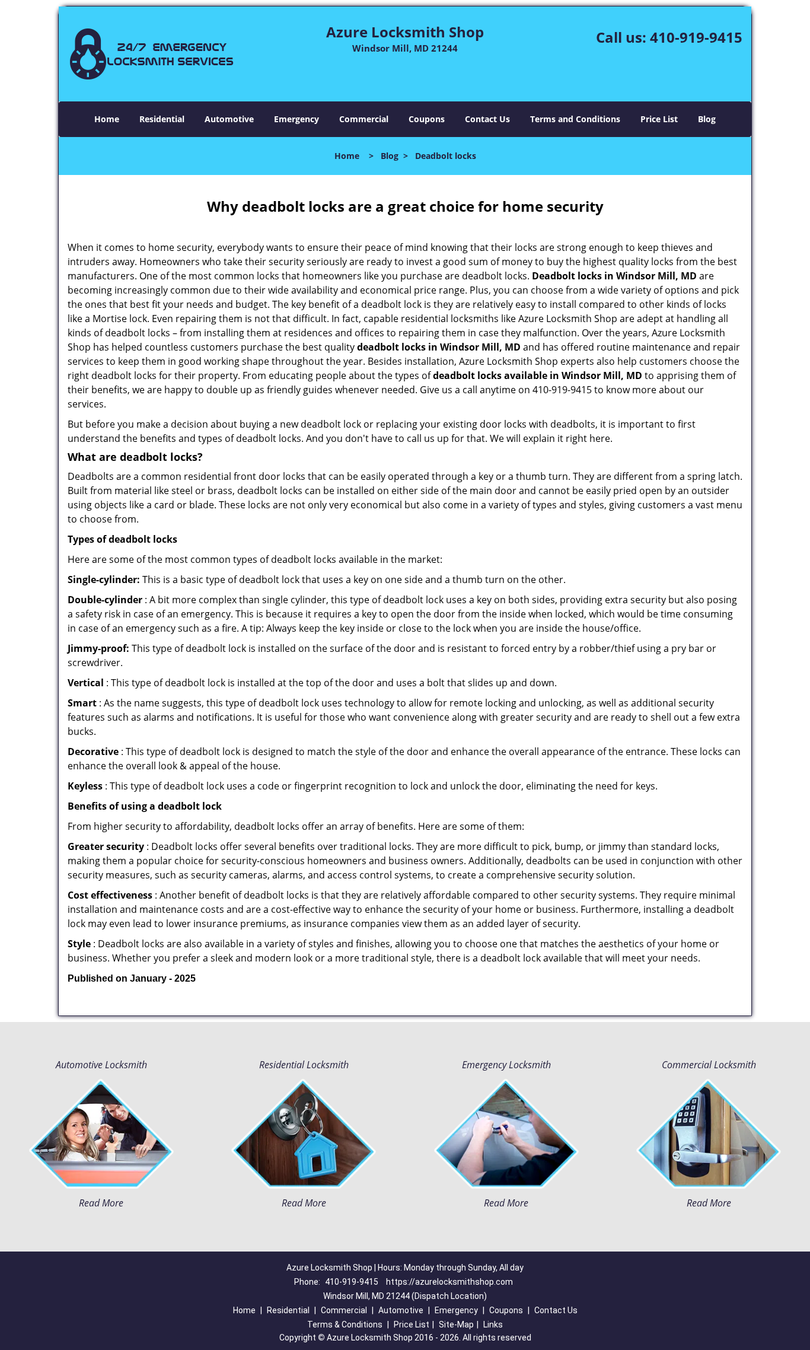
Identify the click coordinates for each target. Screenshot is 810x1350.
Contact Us (487, 119)
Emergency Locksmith (506, 1064)
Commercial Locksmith (709, 1064)
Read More (101, 1202)
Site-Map (456, 1324)
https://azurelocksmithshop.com (449, 1282)
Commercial (363, 119)
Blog (707, 119)
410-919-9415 (696, 37)
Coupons (427, 119)
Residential (161, 119)
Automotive (229, 119)
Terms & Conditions (344, 1324)
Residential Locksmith (304, 1064)
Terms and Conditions (575, 119)
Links (493, 1324)
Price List (659, 119)
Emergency (296, 119)
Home (106, 119)
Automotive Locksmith (101, 1064)
